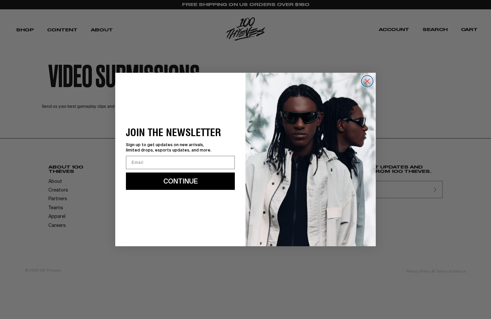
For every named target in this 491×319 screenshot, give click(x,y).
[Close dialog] (367, 81)
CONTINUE (180, 181)
